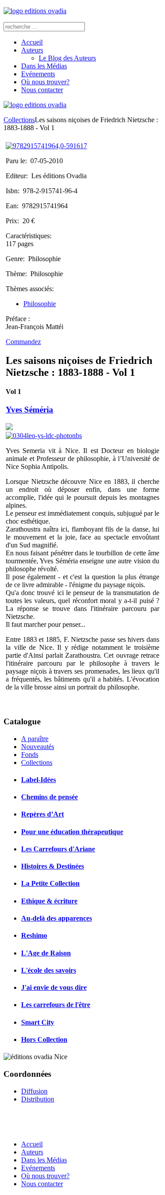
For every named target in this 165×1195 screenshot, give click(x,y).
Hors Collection (44, 1039)
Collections (19, 120)
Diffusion (34, 1091)
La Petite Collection (50, 883)
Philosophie (39, 303)
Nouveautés (37, 746)
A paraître (34, 738)
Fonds (29, 754)
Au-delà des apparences (56, 918)
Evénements (38, 74)
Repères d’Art (42, 814)
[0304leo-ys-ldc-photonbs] (44, 435)
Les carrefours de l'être (55, 1004)
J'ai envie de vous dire (54, 987)
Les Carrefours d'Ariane (58, 849)
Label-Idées (38, 779)
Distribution (37, 1099)
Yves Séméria (29, 409)
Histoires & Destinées (52, 866)
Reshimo (34, 935)
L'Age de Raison (46, 953)
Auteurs (32, 50)
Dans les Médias (44, 66)
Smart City (37, 1022)
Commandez (23, 341)
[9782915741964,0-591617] (46, 146)
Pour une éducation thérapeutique (72, 831)
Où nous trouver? (45, 82)
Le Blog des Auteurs (67, 58)
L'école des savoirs (48, 970)
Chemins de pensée (49, 797)
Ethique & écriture (49, 901)
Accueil (32, 42)
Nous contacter (42, 90)
